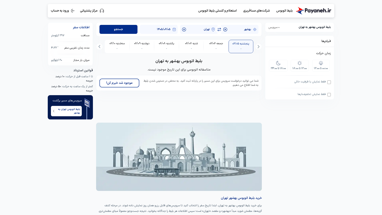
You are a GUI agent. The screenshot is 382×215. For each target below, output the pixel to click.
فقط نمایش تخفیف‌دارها (312, 94)
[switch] (219, 29)
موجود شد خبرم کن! (119, 83)
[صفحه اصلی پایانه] (313, 11)
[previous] (258, 46)
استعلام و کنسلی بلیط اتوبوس (217, 10)
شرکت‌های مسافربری (256, 10)
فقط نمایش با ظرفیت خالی (310, 82)
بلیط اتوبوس (284, 10)
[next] (99, 46)
